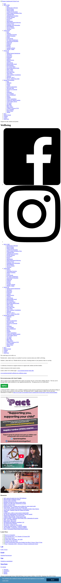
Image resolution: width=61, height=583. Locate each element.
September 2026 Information (13, 25)
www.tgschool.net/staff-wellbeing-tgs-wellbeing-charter (14, 373)
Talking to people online (9, 505)
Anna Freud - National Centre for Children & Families (16, 510)
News (5, 113)
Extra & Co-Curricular (12, 89)
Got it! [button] (52, 579)
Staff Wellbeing (10, 26)
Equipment (9, 57)
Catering (9, 61)
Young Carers (10, 70)
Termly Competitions (11, 99)
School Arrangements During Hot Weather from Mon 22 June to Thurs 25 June (23, 542)
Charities (9, 97)
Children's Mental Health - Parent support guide (15, 517)
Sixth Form (6, 119)
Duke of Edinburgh (11, 95)
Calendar (6, 116)
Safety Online (10, 69)
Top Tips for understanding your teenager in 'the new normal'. (18, 514)
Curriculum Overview (12, 34)
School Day (9, 56)
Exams (8, 37)
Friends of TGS (10, 23)
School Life (6, 50)
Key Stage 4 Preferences (12, 40)
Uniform (9, 58)
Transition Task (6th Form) (11, 541)
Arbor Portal (9, 73)
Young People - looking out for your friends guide (15, 507)
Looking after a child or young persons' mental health (16, 513)
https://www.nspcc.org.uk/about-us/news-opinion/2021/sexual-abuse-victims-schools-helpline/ (35, 392)
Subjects (8, 33)
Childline (6, 511)
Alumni (8, 112)
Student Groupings (11, 36)
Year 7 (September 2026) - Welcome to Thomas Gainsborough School (21, 544)
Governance (9, 18)
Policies (8, 19)
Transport (9, 76)
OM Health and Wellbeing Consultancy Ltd (14, 522)
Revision (9, 46)
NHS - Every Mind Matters (10, 519)
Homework (9, 42)
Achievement (7, 30)
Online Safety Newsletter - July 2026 (13, 539)
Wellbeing (9, 82)
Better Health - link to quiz (10, 521)
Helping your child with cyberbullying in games (15, 503)
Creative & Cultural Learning (13, 100)
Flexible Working (11, 17)
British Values (10, 111)
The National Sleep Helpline (10, 523)
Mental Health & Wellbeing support (12, 499)
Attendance (9, 54)
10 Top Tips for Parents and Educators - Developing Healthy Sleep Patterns (21, 509)
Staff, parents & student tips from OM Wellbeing (15, 498)
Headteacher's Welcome (12, 7)
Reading (8, 45)
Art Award (9, 103)
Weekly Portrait (10, 10)
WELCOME (7, 5)
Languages (9, 92)
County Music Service (12, 101)
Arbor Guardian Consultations (14, 74)
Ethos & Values (10, 9)
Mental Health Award (12, 64)
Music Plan (9, 105)
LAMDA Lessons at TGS (13, 108)
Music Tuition (10, 107)
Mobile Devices (10, 60)
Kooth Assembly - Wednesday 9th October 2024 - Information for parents (21, 518)
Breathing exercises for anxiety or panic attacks (15, 502)
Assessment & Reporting (12, 41)
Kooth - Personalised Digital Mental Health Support (16, 529)
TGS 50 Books (10, 93)
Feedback (9, 44)
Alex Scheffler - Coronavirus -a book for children (15, 527)
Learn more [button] (5, 580)
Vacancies (9, 29)
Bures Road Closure (10, 538)
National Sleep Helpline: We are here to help (14, 515)
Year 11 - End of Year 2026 (13, 78)
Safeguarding (10, 21)
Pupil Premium (10, 65)
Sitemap (5, 573)
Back (5, 3)
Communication (10, 14)
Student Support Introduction (13, 53)
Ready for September (10, 535)
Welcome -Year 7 (11, 77)
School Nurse (10, 62)
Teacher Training (11, 28)
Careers (8, 85)
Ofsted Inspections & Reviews (14, 22)
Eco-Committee (10, 109)
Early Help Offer (11, 72)
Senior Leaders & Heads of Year (14, 13)
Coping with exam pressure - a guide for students (15, 526)
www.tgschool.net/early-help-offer (26, 370)
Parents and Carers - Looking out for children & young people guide (20, 506)
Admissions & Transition (12, 15)
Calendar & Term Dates (12, 11)
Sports (8, 90)
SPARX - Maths (10, 49)
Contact (5, 117)
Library (8, 96)
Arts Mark (9, 104)
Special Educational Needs (13, 68)
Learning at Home (11, 48)
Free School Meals (11, 66)
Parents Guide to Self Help (10, 500)
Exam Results (10, 38)
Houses (8, 84)
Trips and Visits (10, 88)
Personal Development (9, 80)
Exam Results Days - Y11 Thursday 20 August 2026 (17, 536)
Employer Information (12, 86)
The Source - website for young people (13, 525)
